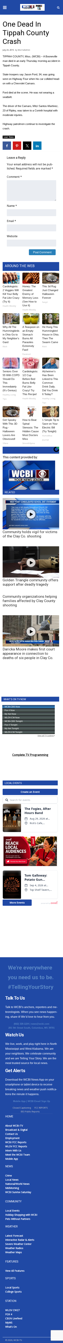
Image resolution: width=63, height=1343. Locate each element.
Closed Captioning (22, 1107)
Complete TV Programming (30, 755)
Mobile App (19, 1101)
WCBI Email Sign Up (39, 1101)
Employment (12, 1138)
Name (12, 206)
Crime (8, 1175)
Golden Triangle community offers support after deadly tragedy (30, 582)
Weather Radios (14, 1248)
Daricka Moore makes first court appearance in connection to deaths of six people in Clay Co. (29, 653)
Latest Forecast (14, 1235)
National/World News (17, 1183)
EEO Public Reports (30, 1111)
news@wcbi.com (40, 1024)
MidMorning (12, 1188)
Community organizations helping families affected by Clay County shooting (30, 600)
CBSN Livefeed (13, 1318)
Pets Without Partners (17, 1219)
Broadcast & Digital (16, 1129)
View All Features (14, 1270)
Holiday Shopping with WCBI (21, 1214)
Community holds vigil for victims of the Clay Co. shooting (30, 534)
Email (11, 221)
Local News (9, 137)
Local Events (12, 1210)
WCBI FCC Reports (15, 1142)
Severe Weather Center (18, 1244)
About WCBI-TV (14, 1125)
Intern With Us (13, 1150)
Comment (14, 177)
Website (12, 236)
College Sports (13, 1291)
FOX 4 (8, 1314)
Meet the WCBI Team (17, 1154)
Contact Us (11, 1134)
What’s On (11, 1326)
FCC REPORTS (41, 1107)
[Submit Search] (58, 7)
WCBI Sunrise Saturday (18, 1192)
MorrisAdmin (24, 50)
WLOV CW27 (12, 1310)
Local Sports (12, 1287)
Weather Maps (13, 1252)
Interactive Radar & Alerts (19, 1239)
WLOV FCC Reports (16, 1146)
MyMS (8, 1322)
